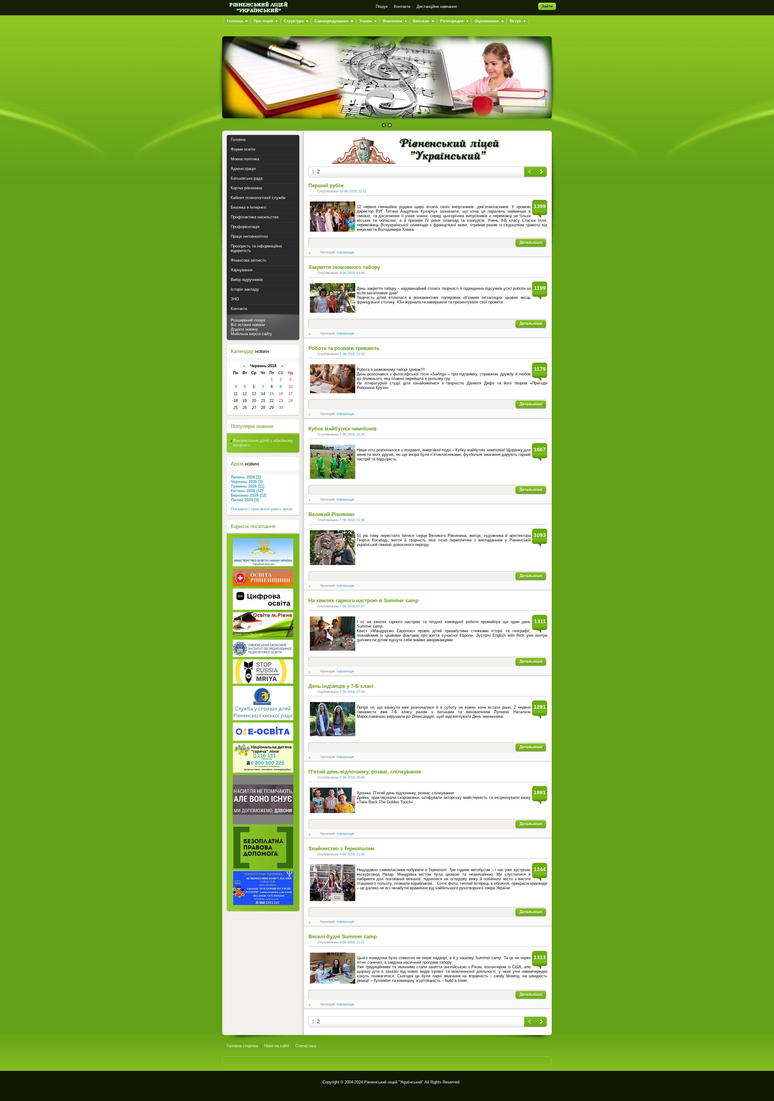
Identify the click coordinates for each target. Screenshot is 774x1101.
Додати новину (244, 329)
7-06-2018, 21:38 (352, 520)
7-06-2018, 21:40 (352, 434)
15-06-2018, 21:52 (353, 191)
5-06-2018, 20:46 (352, 777)
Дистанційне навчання (437, 6)
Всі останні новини (248, 324)
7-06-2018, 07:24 (352, 692)
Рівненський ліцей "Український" (393, 1082)
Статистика (305, 1046)
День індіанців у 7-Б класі (340, 686)
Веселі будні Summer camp (342, 936)
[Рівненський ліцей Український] (258, 6)
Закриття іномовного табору (344, 267)
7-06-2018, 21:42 (352, 354)
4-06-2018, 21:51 (352, 942)
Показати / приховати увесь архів (261, 509)
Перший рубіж (326, 185)
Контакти (402, 6)
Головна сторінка (242, 1046)
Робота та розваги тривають (343, 348)
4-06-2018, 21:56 (352, 854)
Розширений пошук (248, 320)
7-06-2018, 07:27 (352, 606)
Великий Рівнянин (331, 514)
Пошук (382, 6)
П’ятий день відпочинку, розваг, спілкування (364, 772)
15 (271, 393)
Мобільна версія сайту (251, 334)
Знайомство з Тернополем (341, 848)
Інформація (345, 252)
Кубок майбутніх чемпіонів (342, 429)
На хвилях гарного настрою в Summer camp (363, 600)
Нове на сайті (276, 1046)
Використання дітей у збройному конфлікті (263, 442)
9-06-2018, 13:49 (352, 273)
